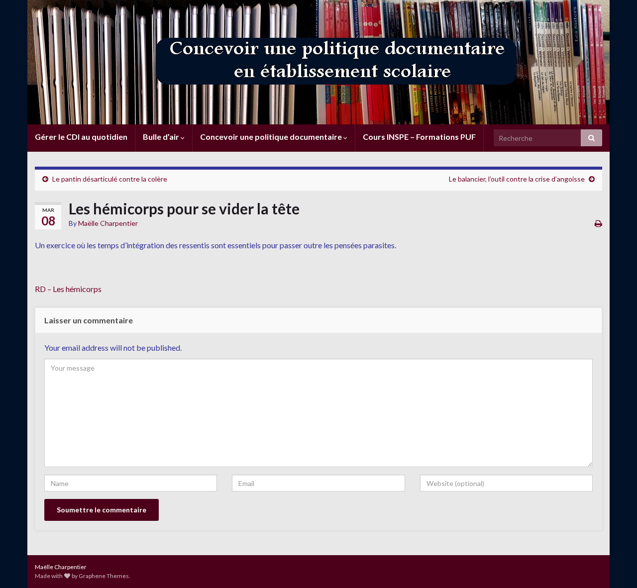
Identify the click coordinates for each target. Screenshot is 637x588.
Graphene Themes (104, 576)
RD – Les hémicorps (68, 289)
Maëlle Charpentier (108, 223)
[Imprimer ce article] (598, 223)
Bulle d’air (162, 136)
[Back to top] (614, 565)
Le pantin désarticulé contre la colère (109, 179)
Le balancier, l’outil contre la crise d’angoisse (517, 179)
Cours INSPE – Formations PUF (419, 136)
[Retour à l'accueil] (318, 62)
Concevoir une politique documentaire (271, 136)
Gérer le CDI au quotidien (81, 136)
